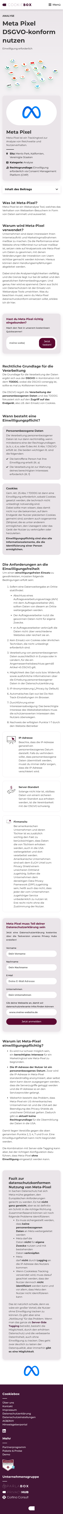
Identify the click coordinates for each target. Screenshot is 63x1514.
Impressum (9, 1409)
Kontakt (7, 1406)
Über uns (8, 1402)
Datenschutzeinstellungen (19, 1417)
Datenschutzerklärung (16, 1413)
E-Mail (9, 975)
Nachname (12, 961)
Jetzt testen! (47, 343)
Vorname (11, 948)
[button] (57, 189)
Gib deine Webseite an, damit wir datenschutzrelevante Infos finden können (30, 1005)
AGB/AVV (8, 1420)
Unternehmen (14, 989)
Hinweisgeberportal (14, 1424)
